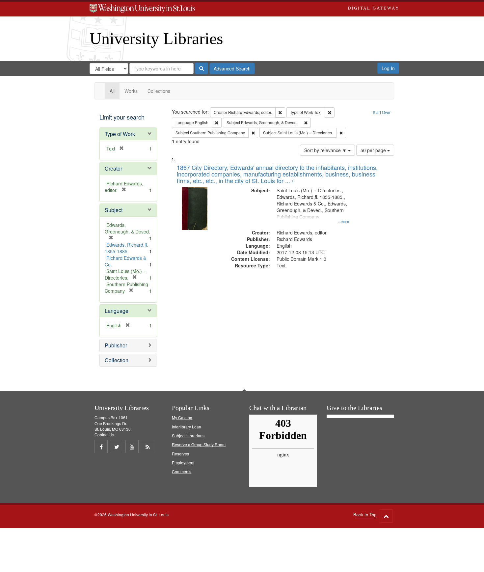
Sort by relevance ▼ (326, 150)
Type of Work (120, 134)
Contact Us (104, 434)
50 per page (374, 150)
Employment (183, 462)
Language (116, 310)
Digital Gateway (373, 8)
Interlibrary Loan (186, 426)
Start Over (381, 112)
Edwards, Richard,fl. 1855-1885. (126, 248)
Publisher (116, 345)
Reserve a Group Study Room (199, 444)
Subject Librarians (188, 435)
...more (343, 221)
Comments (181, 471)
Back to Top (364, 514)
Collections (159, 91)
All (112, 91)
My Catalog (182, 417)
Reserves (180, 453)
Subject (113, 210)
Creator (113, 168)
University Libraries (156, 38)
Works (131, 91)
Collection (116, 360)
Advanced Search (232, 68)
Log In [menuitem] (388, 68)
